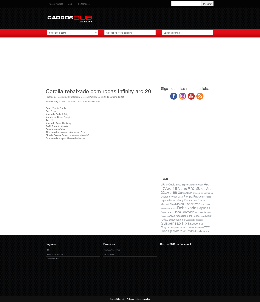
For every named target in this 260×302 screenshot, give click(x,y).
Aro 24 (169, 193)
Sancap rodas (174, 216)
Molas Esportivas (187, 203)
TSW (207, 227)
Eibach (180, 197)
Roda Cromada (184, 211)
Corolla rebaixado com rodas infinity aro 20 (98, 91)
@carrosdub (109, 254)
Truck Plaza (199, 227)
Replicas (203, 207)
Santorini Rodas (191, 216)
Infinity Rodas (184, 200)
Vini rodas (189, 231)
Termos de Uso (53, 259)
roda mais (199, 212)
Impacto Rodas (168, 200)
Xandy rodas (202, 231)
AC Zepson (183, 184)
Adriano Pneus (196, 184)
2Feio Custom (169, 184)
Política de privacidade (55, 254)
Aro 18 (171, 188)
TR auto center (187, 227)
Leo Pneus (198, 200)
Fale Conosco (83, 3)
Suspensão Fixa (175, 223)
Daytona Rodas (169, 196)
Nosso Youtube (56, 3)
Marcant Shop (168, 204)
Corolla (84, 96)
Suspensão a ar (177, 219)
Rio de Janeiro (167, 212)
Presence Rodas (169, 208)
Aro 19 (182, 188)
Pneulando (205, 204)
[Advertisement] (130, 61)
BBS (190, 193)
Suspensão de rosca (194, 219)
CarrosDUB (63, 96)
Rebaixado (186, 207)
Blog (70, 3)
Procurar (207, 3)
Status (202, 216)
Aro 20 (193, 188)
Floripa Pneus (193, 196)
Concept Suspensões (202, 192)
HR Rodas (206, 196)
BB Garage (180, 192)
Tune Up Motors (171, 231)
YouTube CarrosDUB (112, 250)
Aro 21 (203, 189)
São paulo (175, 227)
